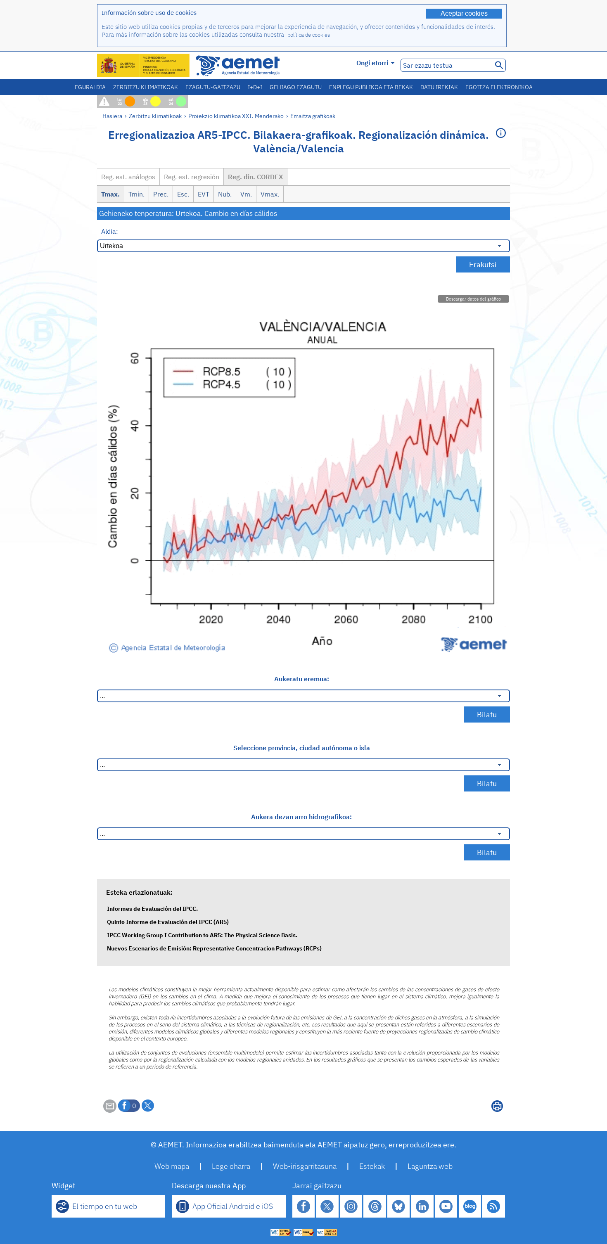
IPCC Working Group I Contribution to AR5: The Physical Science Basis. (202, 935)
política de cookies (308, 34)
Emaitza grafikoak (312, 116)
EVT (203, 194)
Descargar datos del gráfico (473, 299)
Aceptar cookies (464, 13)
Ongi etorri (372, 63)
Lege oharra (231, 1166)
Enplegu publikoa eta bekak (371, 87)
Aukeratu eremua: (301, 679)
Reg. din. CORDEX (255, 177)
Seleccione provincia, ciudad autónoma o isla (301, 748)
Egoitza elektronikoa (499, 87)
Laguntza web (430, 1166)
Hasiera (112, 116)
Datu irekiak (439, 87)
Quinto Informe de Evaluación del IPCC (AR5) (168, 922)
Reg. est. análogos (128, 177)
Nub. (225, 194)
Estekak (372, 1166)
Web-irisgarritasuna (305, 1166)
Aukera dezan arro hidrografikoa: (301, 817)
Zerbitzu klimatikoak (145, 87)
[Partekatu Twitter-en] (148, 1105)
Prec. (160, 194)
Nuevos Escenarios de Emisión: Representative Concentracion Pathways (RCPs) (214, 948)
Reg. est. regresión (191, 177)
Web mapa (171, 1166)
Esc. (183, 194)
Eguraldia (90, 87)
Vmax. (270, 194)
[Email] (109, 1110)
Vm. (246, 194)
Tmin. (136, 194)
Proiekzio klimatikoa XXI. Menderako (236, 116)
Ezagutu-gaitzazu (212, 87)
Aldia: (109, 231)
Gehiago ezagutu (296, 87)
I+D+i (255, 87)
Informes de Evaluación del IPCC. (152, 908)
